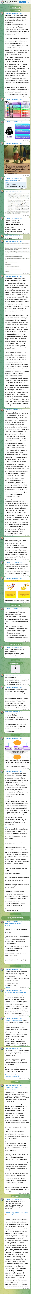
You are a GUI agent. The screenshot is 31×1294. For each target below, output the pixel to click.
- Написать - (8, 987)
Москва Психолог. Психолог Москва (15, 992)
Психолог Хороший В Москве (13, 1020)
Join (23, 2)
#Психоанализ (9, 828)
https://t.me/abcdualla (11, 180)
